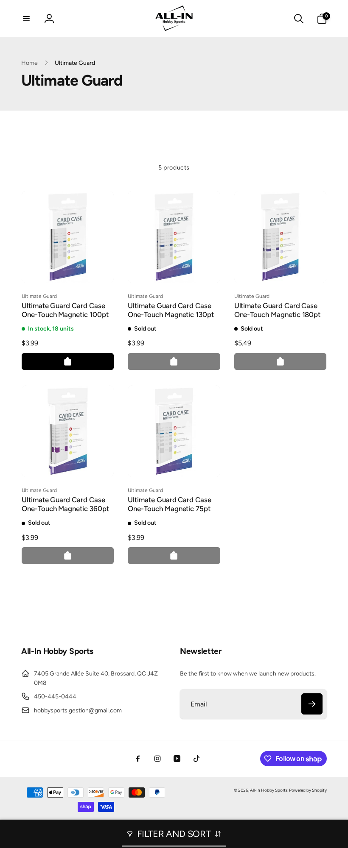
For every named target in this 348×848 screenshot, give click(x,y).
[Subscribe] (312, 704)
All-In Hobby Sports (269, 790)
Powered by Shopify (308, 790)
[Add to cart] (68, 361)
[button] (26, 18)
